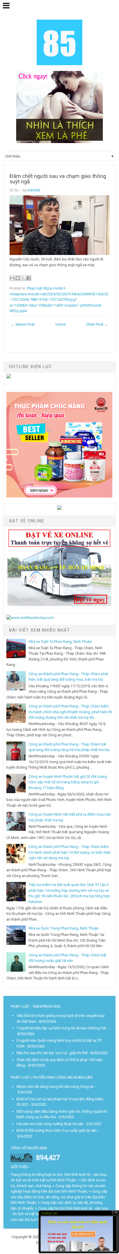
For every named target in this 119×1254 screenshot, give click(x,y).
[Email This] (12, 278)
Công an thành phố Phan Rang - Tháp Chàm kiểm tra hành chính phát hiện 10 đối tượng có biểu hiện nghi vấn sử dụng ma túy (70, 852)
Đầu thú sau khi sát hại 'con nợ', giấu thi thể (52, 1053)
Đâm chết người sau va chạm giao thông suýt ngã (58, 179)
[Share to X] (23, 278)
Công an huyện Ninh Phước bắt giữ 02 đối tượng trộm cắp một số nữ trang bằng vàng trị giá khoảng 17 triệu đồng (68, 782)
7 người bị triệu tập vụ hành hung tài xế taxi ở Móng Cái (61, 1028)
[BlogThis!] (18, 278)
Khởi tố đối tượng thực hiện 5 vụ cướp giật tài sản (56, 1130)
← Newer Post (23, 324)
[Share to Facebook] (28, 278)
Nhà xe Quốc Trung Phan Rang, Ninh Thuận (63, 928)
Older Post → (97, 324)
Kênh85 (34, 190)
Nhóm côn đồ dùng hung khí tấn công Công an (55, 1086)
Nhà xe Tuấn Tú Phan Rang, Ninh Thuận (60, 641)
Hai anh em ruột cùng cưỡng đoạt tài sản (49, 1124)
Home (60, 324)
